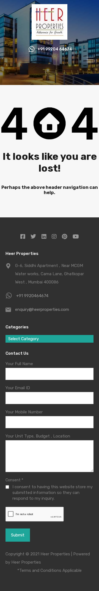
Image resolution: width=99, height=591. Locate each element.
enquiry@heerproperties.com (42, 309)
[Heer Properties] (49, 37)
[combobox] (50, 339)
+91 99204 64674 (54, 49)
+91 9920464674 (32, 295)
